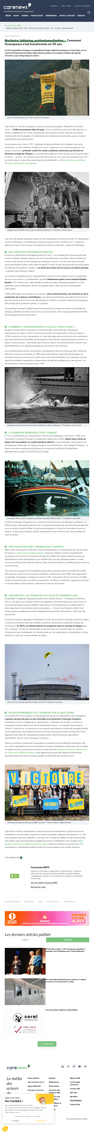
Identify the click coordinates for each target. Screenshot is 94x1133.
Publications (37, 16)
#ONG (40, 902)
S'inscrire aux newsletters (54, 1098)
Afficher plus (47, 1044)
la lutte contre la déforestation (29, 553)
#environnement (12, 902)
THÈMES (24, 16)
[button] (5, 1129)
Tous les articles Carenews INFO (44, 883)
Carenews (68, 940)
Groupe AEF (75, 1089)
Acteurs (25, 940)
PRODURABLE (76, 1101)
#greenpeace (70, 902)
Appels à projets (67, 16)
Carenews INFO (14, 25)
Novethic (73, 1097)
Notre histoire (33, 1078)
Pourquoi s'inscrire (36, 1090)
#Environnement (12, 36)
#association (53, 902)
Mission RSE (75, 1078)
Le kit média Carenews (75, 1083)
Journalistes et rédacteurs (55, 1104)
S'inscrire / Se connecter (82, 6)
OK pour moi (41, 1121)
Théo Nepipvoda (67, 28)
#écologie (29, 902)
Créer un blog (66, 6)
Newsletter (54, 6)
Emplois (81, 16)
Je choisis (15, 1121)
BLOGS (16, 16)
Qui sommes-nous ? (36, 1082)
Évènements (51, 16)
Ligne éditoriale (34, 1086)
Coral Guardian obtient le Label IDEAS (61, 1010)
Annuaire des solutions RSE (54, 1091)
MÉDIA (8, 16)
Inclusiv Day (75, 1104)
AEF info (73, 1093)
